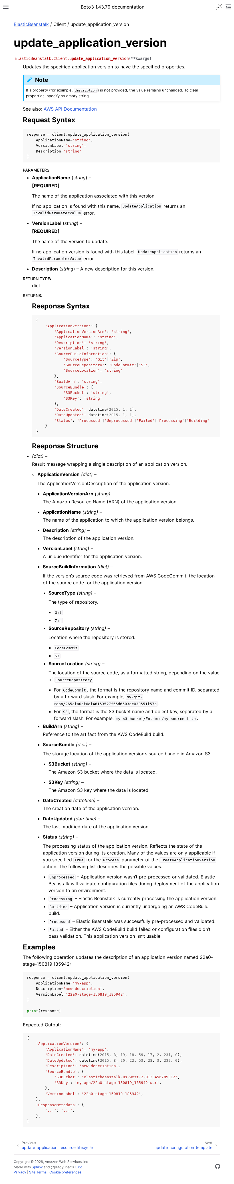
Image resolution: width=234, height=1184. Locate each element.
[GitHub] (217, 1167)
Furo (78, 1167)
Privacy (20, 1172)
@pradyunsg (61, 1167)
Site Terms (38, 1172)
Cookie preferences (65, 1172)
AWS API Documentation (70, 109)
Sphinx (37, 1167)
